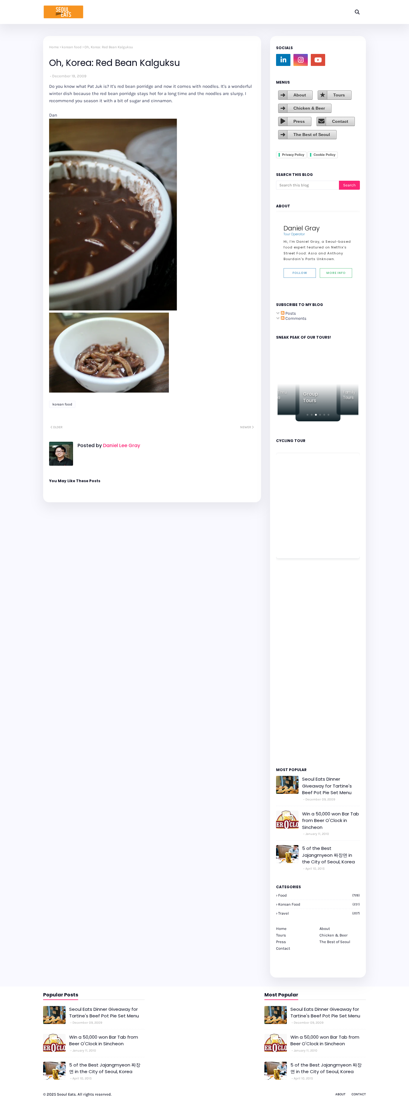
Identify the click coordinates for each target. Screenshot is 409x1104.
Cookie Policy (324, 155)
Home (54, 47)
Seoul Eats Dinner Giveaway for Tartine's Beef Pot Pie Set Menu (327, 786)
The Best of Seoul (311, 134)
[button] (307, 415)
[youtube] (318, 60)
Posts (290, 313)
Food (319, 895)
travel (319, 913)
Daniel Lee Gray (121, 445)
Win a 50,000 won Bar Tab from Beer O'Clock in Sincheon (330, 820)
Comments (295, 318)
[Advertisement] (294, 662)
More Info (336, 273)
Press (299, 121)
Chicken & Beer (309, 108)
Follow (300, 273)
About (299, 95)
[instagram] (300, 60)
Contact (340, 121)
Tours (339, 95)
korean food (71, 47)
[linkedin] (283, 60)
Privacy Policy (293, 155)
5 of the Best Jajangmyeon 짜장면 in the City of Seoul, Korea (328, 855)
